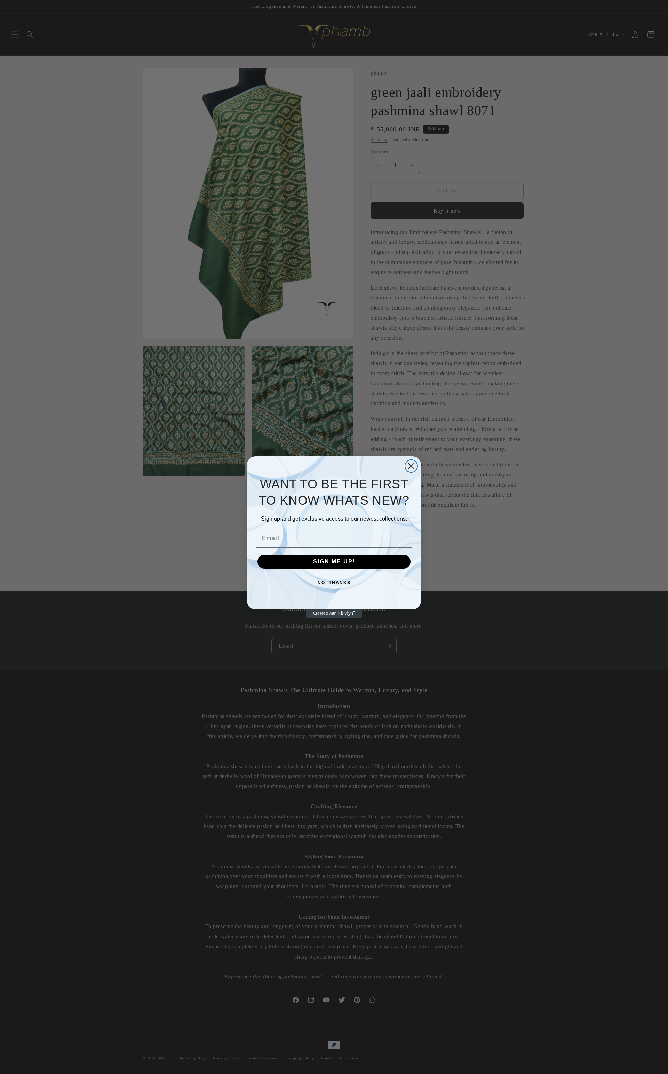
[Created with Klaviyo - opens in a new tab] (334, 613)
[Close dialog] (411, 466)
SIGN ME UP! (334, 561)
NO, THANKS (334, 582)
